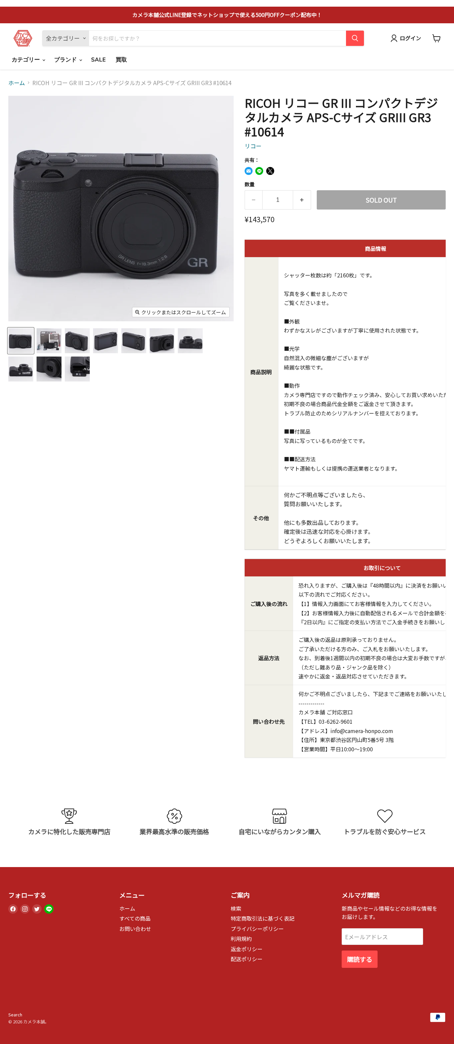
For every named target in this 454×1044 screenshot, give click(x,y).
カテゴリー (27, 60)
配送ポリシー (247, 959)
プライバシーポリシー (257, 929)
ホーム (16, 82)
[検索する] (355, 38)
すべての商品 (135, 918)
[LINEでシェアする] (259, 171)
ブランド (66, 60)
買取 (121, 60)
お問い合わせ (135, 929)
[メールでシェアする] (249, 171)
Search (15, 1014)
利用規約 (241, 939)
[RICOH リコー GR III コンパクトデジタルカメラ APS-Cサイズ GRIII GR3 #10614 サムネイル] (21, 341)
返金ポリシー (247, 949)
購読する (359, 959)
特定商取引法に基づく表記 (262, 918)
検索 (236, 908)
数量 (250, 184)
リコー (253, 146)
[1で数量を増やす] (302, 200)
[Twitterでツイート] (270, 171)
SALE (98, 60)
